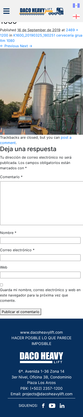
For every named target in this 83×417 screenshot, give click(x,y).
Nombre (8, 232)
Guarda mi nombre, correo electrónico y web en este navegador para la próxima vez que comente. (40, 295)
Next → (26, 46)
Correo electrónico (17, 250)
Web (3, 267)
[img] (6, 11)
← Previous (9, 46)
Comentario (11, 177)
